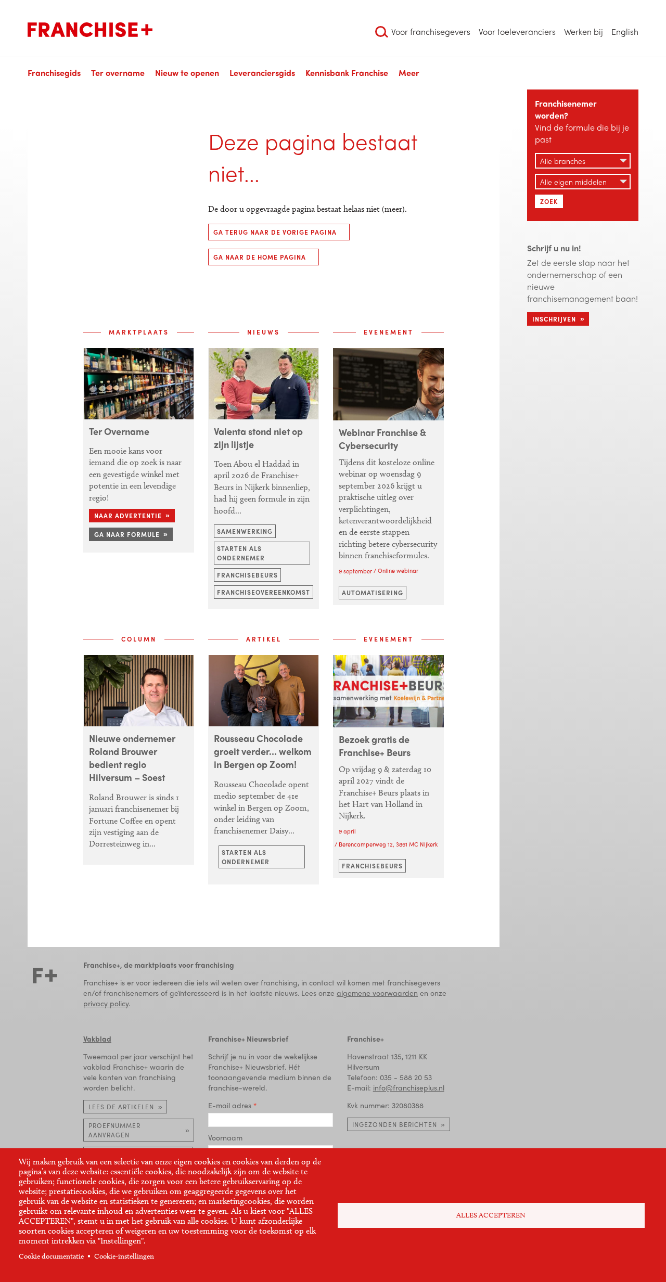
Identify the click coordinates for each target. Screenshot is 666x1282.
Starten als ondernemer (241, 553)
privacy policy (106, 1003)
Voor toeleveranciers (517, 31)
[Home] (90, 29)
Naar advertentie (128, 515)
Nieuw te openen (187, 73)
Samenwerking (245, 531)
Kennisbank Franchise (346, 73)
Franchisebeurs (247, 575)
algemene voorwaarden (377, 993)
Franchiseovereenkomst (263, 592)
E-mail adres (229, 1105)
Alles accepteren (491, 1215)
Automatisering (372, 592)
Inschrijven (554, 319)
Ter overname (118, 73)
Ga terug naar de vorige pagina (275, 232)
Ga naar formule (127, 534)
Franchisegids (54, 73)
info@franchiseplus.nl (408, 1087)
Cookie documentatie (51, 1256)
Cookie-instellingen (124, 1256)
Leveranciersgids (262, 73)
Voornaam (225, 1137)
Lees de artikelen (121, 1106)
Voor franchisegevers (430, 31)
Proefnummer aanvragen (114, 1130)
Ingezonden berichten (394, 1124)
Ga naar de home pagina (259, 257)
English (624, 31)
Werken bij (583, 31)
